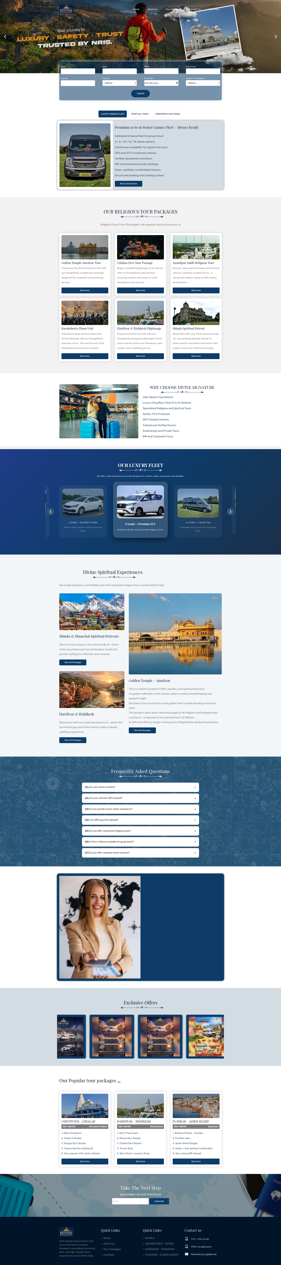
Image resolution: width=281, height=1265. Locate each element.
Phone (146, 66)
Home (106, 1238)
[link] (66, 1229)
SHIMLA (150, 1238)
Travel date (149, 78)
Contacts (108, 1254)
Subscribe (159, 1201)
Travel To (65, 78)
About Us (109, 1243)
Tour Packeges (112, 1249)
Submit (140, 93)
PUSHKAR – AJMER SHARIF (162, 1254)
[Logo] (66, 9)
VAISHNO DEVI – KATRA (159, 1243)
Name (64, 66)
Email (105, 66)
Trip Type (106, 78)
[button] (5, 36)
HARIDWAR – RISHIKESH (160, 1249)
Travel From (192, 66)
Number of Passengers (195, 78)
